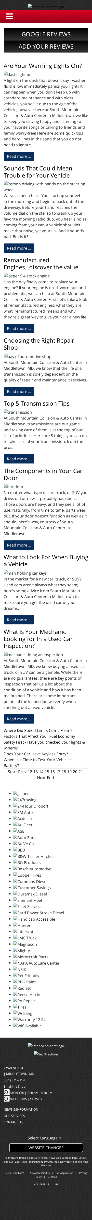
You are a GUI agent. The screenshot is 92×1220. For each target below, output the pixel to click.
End (50, 777)
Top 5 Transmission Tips (36, 403)
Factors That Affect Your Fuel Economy (39, 736)
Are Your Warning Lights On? (43, 66)
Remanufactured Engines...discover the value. (42, 263)
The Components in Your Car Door (43, 474)
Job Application (64, 1173)
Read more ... (19, 156)
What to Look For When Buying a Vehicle (46, 560)
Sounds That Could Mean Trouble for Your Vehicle (38, 171)
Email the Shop (15, 1086)
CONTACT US (13, 1122)
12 (30, 771)
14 (41, 771)
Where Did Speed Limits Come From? (38, 730)
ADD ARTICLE (41, 1184)
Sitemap (52, 1176)
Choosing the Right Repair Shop (39, 343)
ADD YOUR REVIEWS (46, 46)
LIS (56, 1184)
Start (12, 771)
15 (47, 771)
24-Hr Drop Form (14, 1173)
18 (64, 771)
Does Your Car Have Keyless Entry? (36, 754)
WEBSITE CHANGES (46, 1147)
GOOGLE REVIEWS (46, 34)
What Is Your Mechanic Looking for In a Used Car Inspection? (38, 639)
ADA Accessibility (40, 1173)
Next (41, 777)
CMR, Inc (52, 1161)
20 (75, 771)
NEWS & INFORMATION (21, 1109)
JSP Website (67, 1161)
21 (81, 771)
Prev (22, 771)
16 (52, 771)
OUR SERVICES (14, 1116)
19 (69, 771)
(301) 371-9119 (14, 1080)
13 (35, 771)
